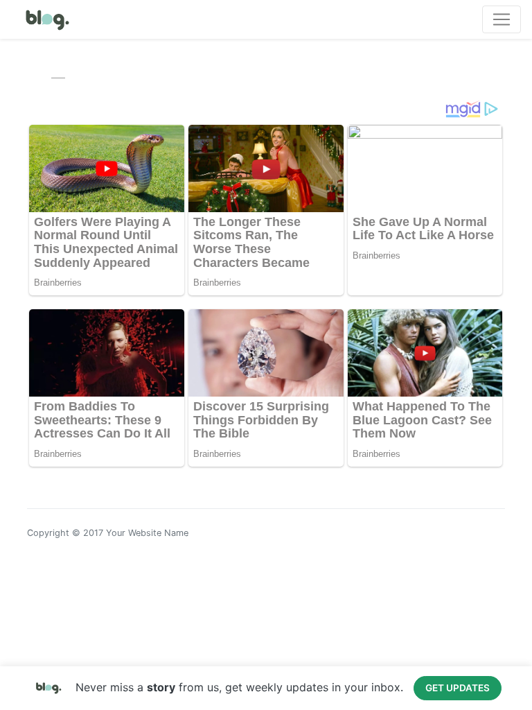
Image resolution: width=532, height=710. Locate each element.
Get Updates (457, 687)
